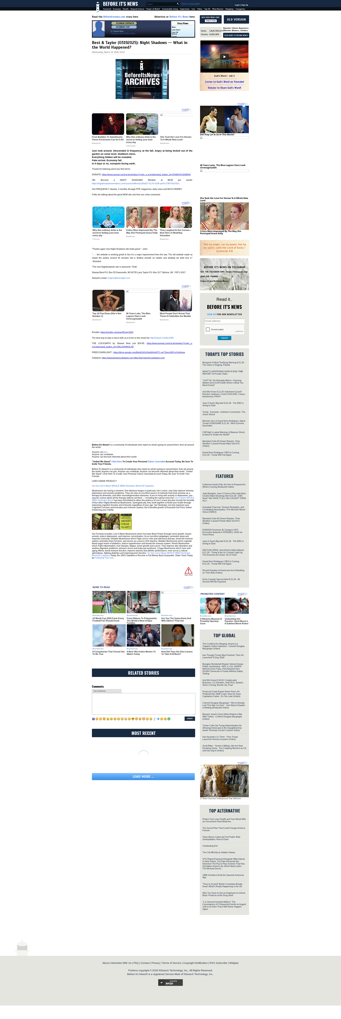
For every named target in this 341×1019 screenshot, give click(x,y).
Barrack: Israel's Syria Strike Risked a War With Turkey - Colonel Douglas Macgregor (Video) (222, 716)
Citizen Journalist (156, 461)
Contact (145, 963)
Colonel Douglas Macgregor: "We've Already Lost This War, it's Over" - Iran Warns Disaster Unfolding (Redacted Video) (223, 705)
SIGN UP (211, 314)
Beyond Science (137, 9)
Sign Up (244, 5)
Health (126, 9)
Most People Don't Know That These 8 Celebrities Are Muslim (175, 314)
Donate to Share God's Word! (224, 87)
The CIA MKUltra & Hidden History (218, 852)
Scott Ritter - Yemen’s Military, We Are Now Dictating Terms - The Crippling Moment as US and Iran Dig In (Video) (224, 748)
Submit (224, 338)
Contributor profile (117, 33)
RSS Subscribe (218, 963)
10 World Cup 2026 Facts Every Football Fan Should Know (108, 619)
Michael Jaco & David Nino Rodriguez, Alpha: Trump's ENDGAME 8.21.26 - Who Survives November (224, 423)
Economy (117, 9)
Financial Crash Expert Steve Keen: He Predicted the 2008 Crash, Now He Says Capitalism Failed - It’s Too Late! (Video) (221, 693)
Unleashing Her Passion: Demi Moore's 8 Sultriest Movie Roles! (236, 621)
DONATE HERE (211, 21)
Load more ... (143, 776)
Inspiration (185, 9)
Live (193, 9)
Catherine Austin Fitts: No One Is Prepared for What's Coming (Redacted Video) (223, 485)
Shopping (229, 9)
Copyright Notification (195, 963)
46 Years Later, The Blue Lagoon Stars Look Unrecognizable (138, 316)
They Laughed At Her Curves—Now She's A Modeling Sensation (175, 233)
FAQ (136, 963)
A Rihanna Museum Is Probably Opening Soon (211, 621)
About (105, 963)
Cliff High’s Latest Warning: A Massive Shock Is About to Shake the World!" (223, 433)
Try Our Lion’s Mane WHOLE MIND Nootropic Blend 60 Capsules (123, 486)
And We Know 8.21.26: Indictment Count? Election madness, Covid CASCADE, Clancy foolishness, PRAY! (223, 394)
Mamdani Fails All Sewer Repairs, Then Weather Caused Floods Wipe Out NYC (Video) (221, 443)
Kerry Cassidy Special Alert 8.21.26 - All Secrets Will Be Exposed (221, 580)
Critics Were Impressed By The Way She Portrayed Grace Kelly (142, 231)
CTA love (95, 239)
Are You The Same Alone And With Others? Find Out (176, 619)
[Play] (224, 57)
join (105, 452)
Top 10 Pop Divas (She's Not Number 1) (106, 314)
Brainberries (130, 236)
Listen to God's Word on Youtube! (224, 81)
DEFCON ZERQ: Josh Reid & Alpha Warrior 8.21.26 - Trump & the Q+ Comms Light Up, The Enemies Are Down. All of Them (223, 552)
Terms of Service (171, 963)
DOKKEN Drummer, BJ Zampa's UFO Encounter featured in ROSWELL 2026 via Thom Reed (222, 532)
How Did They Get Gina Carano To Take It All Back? (177, 653)
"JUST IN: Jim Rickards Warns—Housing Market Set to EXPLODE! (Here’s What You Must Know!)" (222, 382)
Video (199, 9)
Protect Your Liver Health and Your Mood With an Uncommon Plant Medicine (224, 820)
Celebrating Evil (210, 846)
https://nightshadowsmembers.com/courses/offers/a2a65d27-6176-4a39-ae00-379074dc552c (136, 183)
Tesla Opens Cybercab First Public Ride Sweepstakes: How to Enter (221, 838)
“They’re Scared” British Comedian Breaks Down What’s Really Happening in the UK (222, 885)
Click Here (116, 461)
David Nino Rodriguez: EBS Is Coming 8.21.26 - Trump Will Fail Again (220, 453)
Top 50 (207, 9)
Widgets (234, 963)
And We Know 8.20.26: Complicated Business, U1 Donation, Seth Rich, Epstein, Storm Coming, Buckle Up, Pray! (222, 682)
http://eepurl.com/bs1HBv (162, 338)
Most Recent (217, 9)
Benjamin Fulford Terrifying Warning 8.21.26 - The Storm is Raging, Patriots (223, 363)
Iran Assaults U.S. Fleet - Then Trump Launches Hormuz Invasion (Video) (220, 738)
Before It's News (120, 3)
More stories (130, 33)
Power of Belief (153, 9)
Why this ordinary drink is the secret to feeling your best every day (107, 233)
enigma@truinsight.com (118, 278)
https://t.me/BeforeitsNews (214, 281)
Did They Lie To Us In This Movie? (217, 134)
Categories (240, 9)
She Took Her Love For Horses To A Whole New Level (224, 199)
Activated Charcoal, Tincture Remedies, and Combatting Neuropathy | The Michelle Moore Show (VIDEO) (223, 509)
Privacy (156, 963)
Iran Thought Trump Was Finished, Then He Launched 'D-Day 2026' (223, 656)
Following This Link (104, 558)
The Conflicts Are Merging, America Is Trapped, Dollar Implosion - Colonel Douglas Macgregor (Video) (223, 646)
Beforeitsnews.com (114, 16)
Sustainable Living (170, 9)
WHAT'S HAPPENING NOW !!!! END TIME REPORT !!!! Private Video (222, 372)
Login (237, 5)
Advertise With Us (121, 963)
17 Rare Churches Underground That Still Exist (220, 798)
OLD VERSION (236, 19)
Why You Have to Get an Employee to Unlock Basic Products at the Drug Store (223, 894)
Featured (107, 9)
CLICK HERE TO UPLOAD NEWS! (236, 35)
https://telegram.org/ (237, 271)
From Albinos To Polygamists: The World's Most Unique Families (142, 620)
